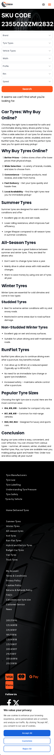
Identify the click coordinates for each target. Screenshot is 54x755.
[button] (49, 4)
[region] (27, 730)
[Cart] (43, 4)
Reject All (27, 748)
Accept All (27, 733)
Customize (27, 741)
